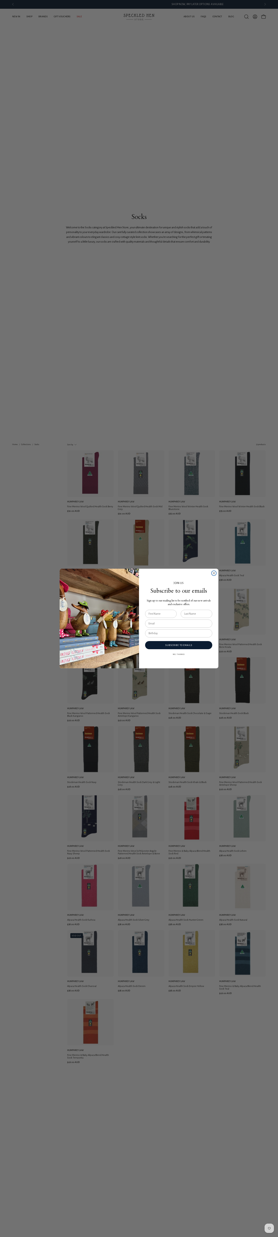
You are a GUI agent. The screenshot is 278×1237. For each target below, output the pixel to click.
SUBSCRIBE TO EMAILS (178, 645)
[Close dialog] (213, 573)
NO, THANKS (179, 654)
